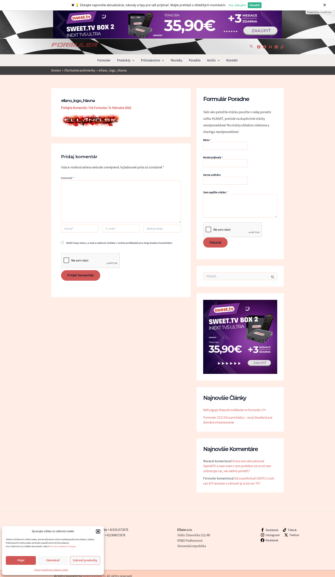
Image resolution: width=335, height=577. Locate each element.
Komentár (67, 178)
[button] (98, 531)
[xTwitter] (270, 47)
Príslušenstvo (150, 60)
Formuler (104, 60)
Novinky (176, 60)
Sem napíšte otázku (215, 192)
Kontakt (232, 60)
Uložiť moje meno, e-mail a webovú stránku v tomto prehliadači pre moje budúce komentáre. (119, 243)
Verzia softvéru (212, 175)
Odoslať (215, 242)
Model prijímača (213, 157)
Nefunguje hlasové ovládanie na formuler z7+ (234, 410)
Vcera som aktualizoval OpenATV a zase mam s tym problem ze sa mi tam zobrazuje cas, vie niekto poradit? (237, 466)
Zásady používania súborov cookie (51, 569)
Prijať (20, 560)
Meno (207, 140)
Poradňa (194, 60)
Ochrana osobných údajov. (63, 546)
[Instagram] (276, 47)
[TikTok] (282, 47)
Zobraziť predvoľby (85, 560)
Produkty (123, 60)
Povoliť (255, 5)
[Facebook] (259, 47)
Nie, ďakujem (237, 5)
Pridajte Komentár (74, 108)
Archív (211, 60)
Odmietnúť (53, 560)
